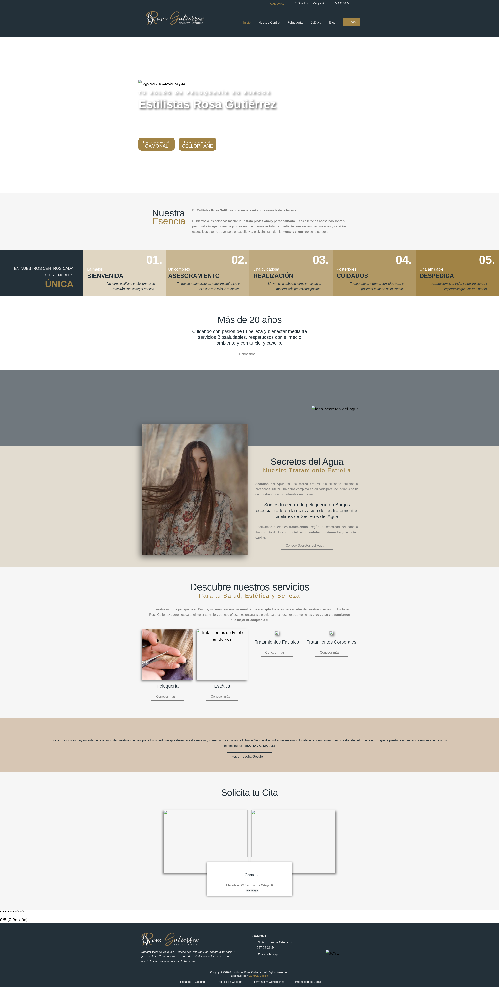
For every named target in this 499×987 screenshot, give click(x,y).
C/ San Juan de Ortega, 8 (309, 3)
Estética (315, 22)
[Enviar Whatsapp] (254, 954)
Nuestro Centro (269, 22)
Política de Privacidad (191, 981)
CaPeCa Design (258, 975)
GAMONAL (260, 936)
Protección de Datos (308, 981)
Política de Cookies (230, 981)
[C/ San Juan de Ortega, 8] (291, 3)
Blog (332, 22)
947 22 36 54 (342, 3)
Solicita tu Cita (249, 792)
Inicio (247, 22)
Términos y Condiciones (269, 981)
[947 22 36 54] (331, 3)
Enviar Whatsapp (268, 954)
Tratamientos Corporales (331, 642)
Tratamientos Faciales (277, 642)
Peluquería (295, 22)
